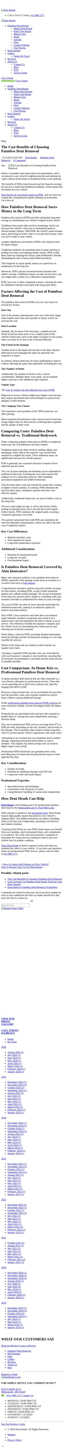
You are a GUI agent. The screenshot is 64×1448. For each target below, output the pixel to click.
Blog (16, 67)
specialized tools (40, 813)
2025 (3, 1077)
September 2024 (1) (17, 1131)
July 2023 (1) (14, 1177)
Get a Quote (7, 78)
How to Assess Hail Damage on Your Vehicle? (26, 864)
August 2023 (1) (15, 1175)
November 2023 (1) (17, 1166)
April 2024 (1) (14, 1145)
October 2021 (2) (15, 1243)
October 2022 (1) (15, 1210)
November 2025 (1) (17, 1085)
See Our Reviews (9, 1424)
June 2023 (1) (14, 1180)
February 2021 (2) (16, 1259)
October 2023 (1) (15, 1169)
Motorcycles (20, 34)
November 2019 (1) (17, 1311)
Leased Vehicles (22, 45)
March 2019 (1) (15, 1324)
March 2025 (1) (15, 1107)
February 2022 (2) (16, 1229)
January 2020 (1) (15, 1297)
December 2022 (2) (17, 1204)
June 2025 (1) (14, 1098)
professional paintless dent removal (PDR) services (32, 703)
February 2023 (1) (16, 1191)
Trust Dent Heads (9, 845)
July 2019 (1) (14, 1319)
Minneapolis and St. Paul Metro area (36, 807)
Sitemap (11, 1434)
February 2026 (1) (16, 1069)
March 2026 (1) (15, 1066)
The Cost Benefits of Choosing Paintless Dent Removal (34, 879)
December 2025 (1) (17, 1082)
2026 (3, 1047)
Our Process (20, 48)
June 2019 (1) (14, 1322)
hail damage (29, 583)
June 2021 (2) (14, 1251)
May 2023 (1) (14, 1183)
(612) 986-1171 (14, 1395)
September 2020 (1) (17, 1278)
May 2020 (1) (14, 1289)
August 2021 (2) (15, 1245)
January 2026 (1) (15, 1071)
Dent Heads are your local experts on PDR (22, 195)
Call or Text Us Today (8, 81)
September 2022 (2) (17, 1213)
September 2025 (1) (17, 1090)
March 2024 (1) (15, 1148)
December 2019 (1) (17, 1308)
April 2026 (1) (14, 1063)
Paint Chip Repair (22, 31)
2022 (3, 1199)
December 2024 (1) (17, 1123)
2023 (3, 1158)
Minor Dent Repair (23, 28)
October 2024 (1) (15, 1128)
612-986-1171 (37, 15)
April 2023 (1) (14, 1186)
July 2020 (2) (14, 1283)
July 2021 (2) (14, 1248)
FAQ (16, 70)
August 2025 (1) (15, 1093)
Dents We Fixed (22, 56)
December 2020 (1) (17, 1272)
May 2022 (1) (14, 1221)
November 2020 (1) (17, 1275)
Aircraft (17, 39)
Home (10, 86)
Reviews (11, 59)
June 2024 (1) (14, 1139)
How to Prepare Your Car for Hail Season (21, 867)
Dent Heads (31, 157)
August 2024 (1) (15, 1134)
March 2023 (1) (15, 1188)
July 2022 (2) (14, 1216)
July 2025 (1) (14, 1096)
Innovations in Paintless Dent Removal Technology (32, 887)
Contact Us (19, 64)
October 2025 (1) (15, 1087)
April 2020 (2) (14, 1292)
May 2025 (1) (14, 1101)
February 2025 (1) (16, 1109)
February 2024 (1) (16, 1150)
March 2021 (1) (15, 1256)
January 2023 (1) (15, 1194)
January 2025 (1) (15, 1112)
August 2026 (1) (15, 1052)
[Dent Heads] (8, 10)
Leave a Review (28, 1345)
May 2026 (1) (14, 1060)
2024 (3, 1117)
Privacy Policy (14, 1440)
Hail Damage (14, 50)
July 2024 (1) (14, 1137)
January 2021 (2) (15, 1262)
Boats (16, 37)
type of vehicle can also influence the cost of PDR (30, 390)
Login (22, 1424)
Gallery (11, 53)
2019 (3, 1303)
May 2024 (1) (14, 1142)
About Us (12, 61)
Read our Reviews (10, 1345)
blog (9, 1367)
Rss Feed (11, 1042)
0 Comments (19, 160)
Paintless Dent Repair (18, 25)
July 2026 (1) (14, 1055)
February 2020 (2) (16, 1295)
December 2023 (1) (17, 1164)
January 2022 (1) (15, 1232)
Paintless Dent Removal (19, 1351)
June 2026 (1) (14, 1058)
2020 (3, 1267)
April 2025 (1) (14, 1104)
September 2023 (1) (17, 1172)
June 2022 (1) (14, 1218)
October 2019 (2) (15, 1313)
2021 (3, 1237)
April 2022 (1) (14, 1224)
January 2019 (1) (15, 1327)
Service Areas (20, 72)
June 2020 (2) (14, 1286)
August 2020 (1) (15, 1281)
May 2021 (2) (14, 1254)
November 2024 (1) (17, 1125)
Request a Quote (9, 1374)
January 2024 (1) (15, 1153)
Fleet (16, 42)
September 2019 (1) (17, 1316)
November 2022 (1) (17, 1207)
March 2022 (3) (15, 1227)
